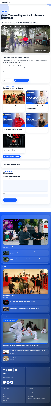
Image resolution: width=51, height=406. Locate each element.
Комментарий (6, 178)
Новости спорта (8, 22)
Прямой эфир (6, 398)
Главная (3, 6)
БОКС (5, 266)
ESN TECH (6, 216)
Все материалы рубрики (12, 156)
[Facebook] (4, 382)
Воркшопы (5, 400)
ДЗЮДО (6, 316)
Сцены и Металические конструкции (36, 394)
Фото (4, 394)
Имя (4, 193)
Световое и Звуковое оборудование (36, 398)
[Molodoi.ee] (10, 370)
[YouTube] (11, 382)
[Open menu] (48, 2)
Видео (4, 396)
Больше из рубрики (22, 80)
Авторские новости (12, 6)
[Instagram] (8, 382)
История (5, 391)
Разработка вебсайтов (33, 391)
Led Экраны (30, 396)
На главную (9, 80)
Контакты (5, 392)
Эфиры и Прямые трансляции (34, 392)
